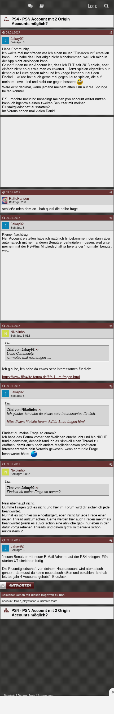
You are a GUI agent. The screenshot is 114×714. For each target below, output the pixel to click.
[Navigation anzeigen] (6, 19)
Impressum (46, 695)
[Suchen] (107, 6)
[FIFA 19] (41, 6)
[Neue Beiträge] (31, 6)
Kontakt (9, 695)
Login (92, 5)
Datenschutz (27, 695)
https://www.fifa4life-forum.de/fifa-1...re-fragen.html (41, 377)
